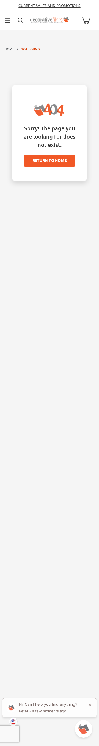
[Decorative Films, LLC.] (49, 19)
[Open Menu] (7, 20)
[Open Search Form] (21, 20)
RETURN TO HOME (49, 160)
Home (9, 49)
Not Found (30, 49)
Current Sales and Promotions (49, 5)
